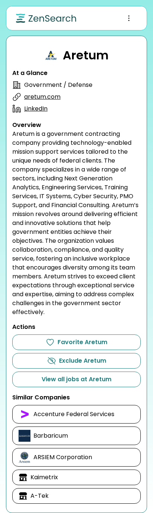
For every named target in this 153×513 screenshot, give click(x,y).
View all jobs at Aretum (76, 379)
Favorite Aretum (82, 342)
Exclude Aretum (82, 360)
